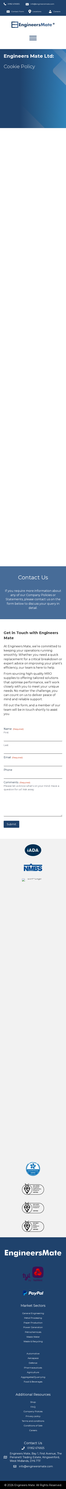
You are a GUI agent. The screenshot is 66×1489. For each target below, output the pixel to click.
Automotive (33, 1353)
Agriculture (33, 1372)
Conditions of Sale (33, 1425)
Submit (11, 824)
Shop (33, 1402)
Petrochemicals (33, 1332)
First (6, 732)
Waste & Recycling (33, 1341)
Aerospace (33, 1358)
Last (6, 745)
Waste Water (33, 1336)
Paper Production (33, 1322)
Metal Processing (33, 1317)
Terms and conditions (33, 1421)
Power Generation (33, 1327)
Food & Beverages (33, 1381)
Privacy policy (33, 1416)
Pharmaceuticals (33, 1367)
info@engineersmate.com (42, 4)
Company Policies (33, 1411)
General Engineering (33, 1313)
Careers (33, 1430)
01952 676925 (14, 4)
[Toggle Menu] (33, 38)
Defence (33, 1362)
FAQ (33, 1406)
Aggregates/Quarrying (33, 1377)
